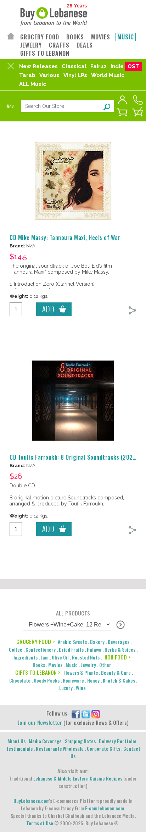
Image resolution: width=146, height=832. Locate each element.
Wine (81, 687)
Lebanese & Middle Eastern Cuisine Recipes (77, 778)
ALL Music (32, 84)
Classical (74, 66)
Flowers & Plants (80, 672)
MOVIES (100, 37)
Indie (117, 66)
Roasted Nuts (86, 657)
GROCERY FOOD (39, 37)
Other (105, 664)
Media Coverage (45, 741)
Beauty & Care (116, 672)
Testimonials (19, 748)
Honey (93, 680)
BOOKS (75, 37)
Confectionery (41, 649)
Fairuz (98, 66)
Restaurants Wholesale (60, 748)
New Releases (38, 66)
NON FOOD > (117, 657)
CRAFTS (59, 45)
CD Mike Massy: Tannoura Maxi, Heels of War (65, 237)
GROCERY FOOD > (35, 641)
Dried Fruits (71, 649)
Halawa (94, 649)
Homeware (73, 680)
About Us (16, 741)
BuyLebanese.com (31, 800)
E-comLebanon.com (104, 808)
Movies (55, 664)
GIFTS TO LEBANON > (37, 672)
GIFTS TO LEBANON (44, 53)
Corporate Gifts (103, 748)
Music (72, 664)
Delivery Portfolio (117, 741)
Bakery (97, 641)
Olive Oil (60, 657)
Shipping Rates (80, 741)
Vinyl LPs (75, 75)
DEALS (85, 45)
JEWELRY (31, 45)
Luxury (66, 687)
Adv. (11, 106)
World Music (107, 75)
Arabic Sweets (72, 641)
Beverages (118, 641)
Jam (45, 657)
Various (49, 75)
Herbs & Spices (120, 649)
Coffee (15, 649)
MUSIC (125, 37)
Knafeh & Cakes (119, 680)
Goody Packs (47, 680)
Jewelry (88, 664)
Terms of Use (39, 823)
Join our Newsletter (40, 722)
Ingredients (25, 657)
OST (133, 66)
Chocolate (19, 680)
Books (39, 664)
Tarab (27, 75)
